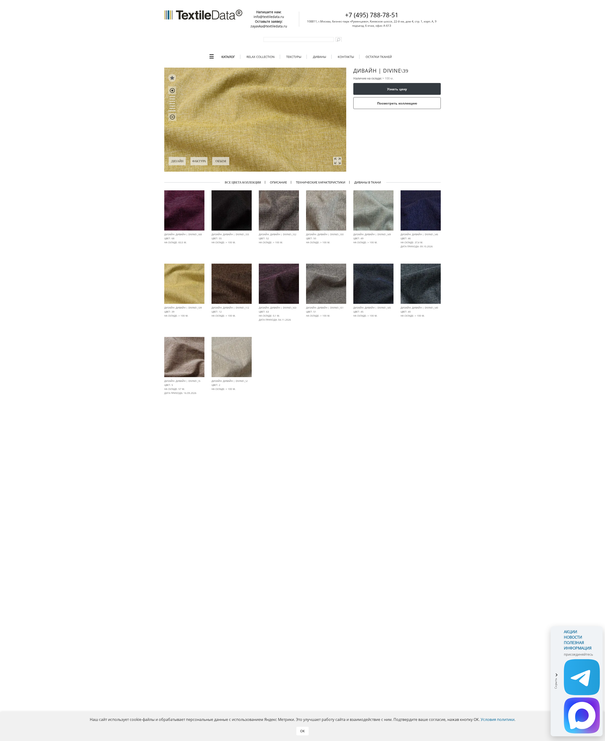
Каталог (228, 57)
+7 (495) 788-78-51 (371, 15)
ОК (302, 731)
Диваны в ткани (367, 182)
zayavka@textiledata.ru (269, 26)
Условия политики (497, 719)
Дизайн (177, 161)
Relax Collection (260, 57)
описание (278, 182)
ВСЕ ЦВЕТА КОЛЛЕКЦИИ (243, 182)
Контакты (346, 57)
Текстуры (293, 57)
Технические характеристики (320, 182)
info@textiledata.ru (269, 16)
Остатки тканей (379, 57)
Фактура (199, 161)
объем (221, 161)
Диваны (319, 57)
